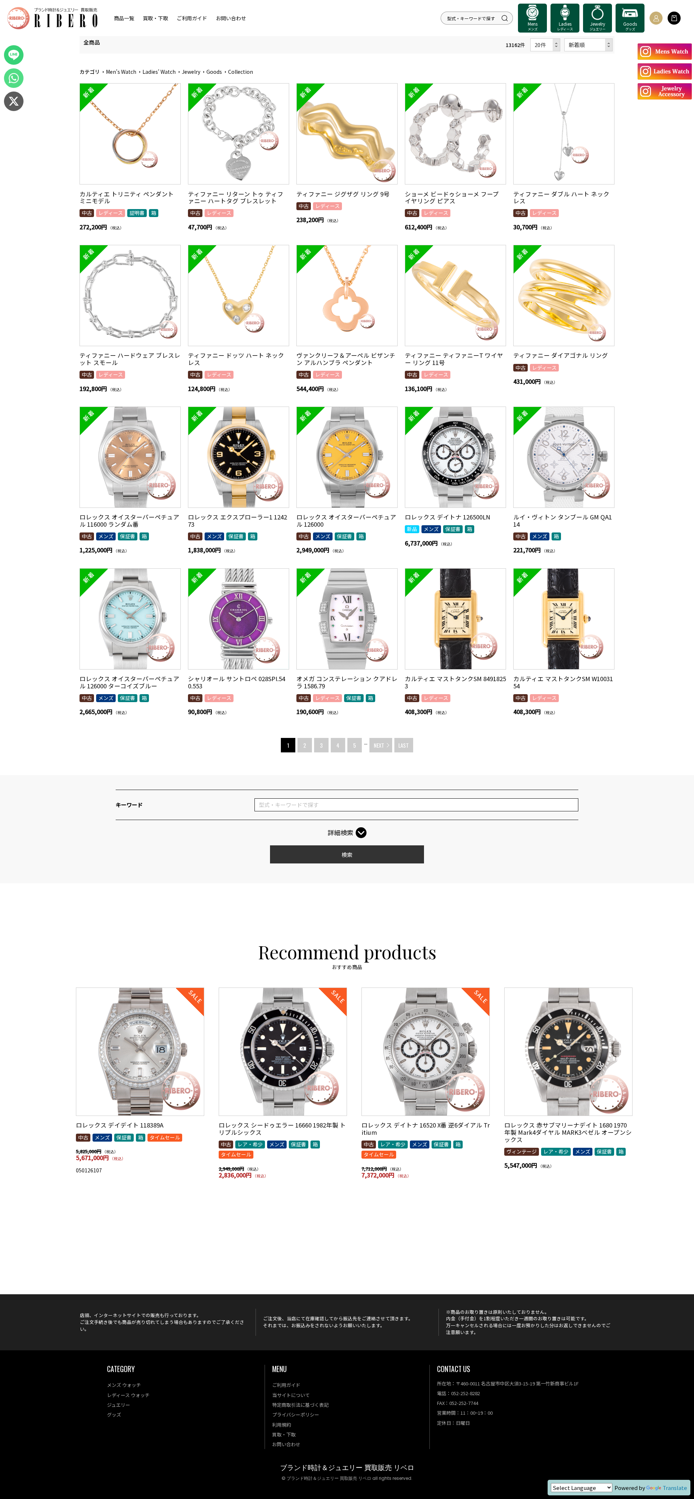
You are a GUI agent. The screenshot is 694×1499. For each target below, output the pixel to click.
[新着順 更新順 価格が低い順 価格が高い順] (588, 45)
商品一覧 (124, 18)
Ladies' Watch (159, 71)
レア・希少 (250, 1144)
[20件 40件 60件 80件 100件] (545, 45)
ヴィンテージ (521, 1151)
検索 (347, 854)
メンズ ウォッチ (124, 1384)
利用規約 (281, 1424)
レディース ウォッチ (128, 1395)
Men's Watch (121, 71)
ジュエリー (118, 1404)
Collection (240, 71)
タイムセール (165, 1137)
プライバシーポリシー (295, 1414)
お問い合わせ (231, 18)
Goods (214, 71)
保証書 (127, 536)
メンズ (105, 536)
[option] (140, 1084)
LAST (403, 745)
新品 (412, 528)
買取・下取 (155, 18)
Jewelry (191, 71)
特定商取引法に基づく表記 (300, 1404)
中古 (87, 212)
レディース (110, 212)
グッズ (114, 1414)
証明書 (137, 212)
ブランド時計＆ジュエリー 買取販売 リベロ (347, 1468)
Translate (675, 1487)
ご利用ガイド (192, 18)
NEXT (379, 745)
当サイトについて (291, 1395)
